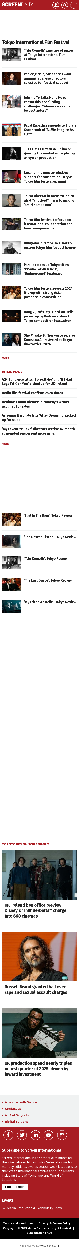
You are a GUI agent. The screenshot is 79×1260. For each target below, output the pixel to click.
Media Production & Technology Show (34, 1208)
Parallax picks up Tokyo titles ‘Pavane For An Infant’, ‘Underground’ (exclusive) (46, 269)
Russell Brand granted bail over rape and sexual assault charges (36, 989)
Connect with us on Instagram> (62, 1135)
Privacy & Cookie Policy (55, 1223)
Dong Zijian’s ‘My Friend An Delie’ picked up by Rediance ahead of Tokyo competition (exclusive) (49, 316)
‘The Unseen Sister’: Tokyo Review (50, 537)
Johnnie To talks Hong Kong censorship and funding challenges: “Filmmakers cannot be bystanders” (48, 104)
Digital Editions (16, 1122)
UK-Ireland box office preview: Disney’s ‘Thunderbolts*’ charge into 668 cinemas (35, 911)
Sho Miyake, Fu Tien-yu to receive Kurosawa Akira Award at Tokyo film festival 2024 (49, 339)
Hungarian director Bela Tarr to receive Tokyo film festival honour (50, 245)
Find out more (15, 1187)
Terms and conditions (18, 1223)
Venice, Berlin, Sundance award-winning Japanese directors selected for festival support (48, 78)
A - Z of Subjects (17, 1115)
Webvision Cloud (49, 1246)
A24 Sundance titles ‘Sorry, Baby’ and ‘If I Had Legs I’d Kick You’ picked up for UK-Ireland (37, 381)
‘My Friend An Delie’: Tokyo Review (50, 602)
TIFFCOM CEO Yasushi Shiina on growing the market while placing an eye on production (49, 153)
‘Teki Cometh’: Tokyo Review (45, 558)
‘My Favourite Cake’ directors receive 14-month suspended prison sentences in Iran (38, 431)
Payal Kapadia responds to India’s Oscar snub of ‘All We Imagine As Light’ (50, 129)
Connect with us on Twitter (22, 1135)
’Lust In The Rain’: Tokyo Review (48, 515)
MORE (5, 358)
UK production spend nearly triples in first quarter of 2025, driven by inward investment (38, 1069)
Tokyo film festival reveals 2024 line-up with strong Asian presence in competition (48, 292)
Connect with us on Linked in (35, 1135)
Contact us (13, 1109)
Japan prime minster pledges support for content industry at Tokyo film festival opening (48, 176)
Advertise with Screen (21, 1102)
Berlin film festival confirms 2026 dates (32, 393)
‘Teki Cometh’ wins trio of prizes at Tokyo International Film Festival (48, 54)
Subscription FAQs (39, 1233)
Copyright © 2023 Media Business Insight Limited (37, 1228)
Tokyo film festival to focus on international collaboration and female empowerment (48, 224)
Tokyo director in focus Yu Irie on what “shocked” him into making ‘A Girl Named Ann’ (49, 200)
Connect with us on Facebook (8, 1135)
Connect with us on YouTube (48, 1135)
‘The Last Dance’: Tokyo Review (48, 580)
